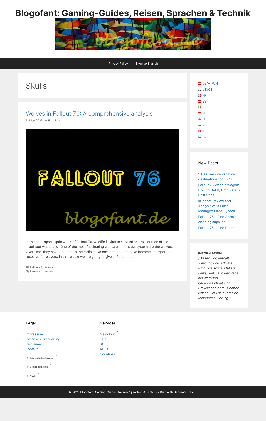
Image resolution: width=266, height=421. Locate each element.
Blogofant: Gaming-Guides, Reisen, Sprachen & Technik (133, 13)
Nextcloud (108, 334)
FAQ (103, 339)
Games (48, 267)
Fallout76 (36, 267)
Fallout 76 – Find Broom (216, 228)
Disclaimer (34, 344)
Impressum (34, 334)
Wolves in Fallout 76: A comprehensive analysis (89, 113)
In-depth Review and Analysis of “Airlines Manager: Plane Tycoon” (217, 206)
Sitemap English (147, 63)
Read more (125, 257)
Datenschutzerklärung (43, 339)
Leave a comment (42, 271)
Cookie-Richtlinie (39, 366)
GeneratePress (184, 392)
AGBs (32, 375)
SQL (103, 344)
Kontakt (32, 349)
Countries (107, 354)
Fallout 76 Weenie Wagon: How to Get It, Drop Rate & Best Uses (219, 190)
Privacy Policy (118, 63)
